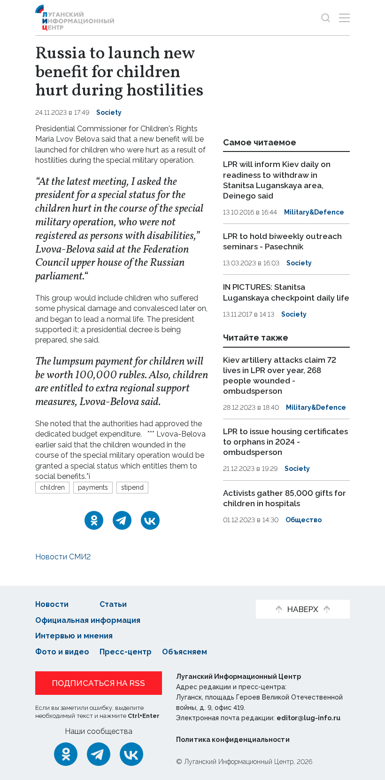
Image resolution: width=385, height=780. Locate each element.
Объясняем (184, 651)
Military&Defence (314, 212)
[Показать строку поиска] (325, 17)
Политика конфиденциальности (233, 739)
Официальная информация (87, 620)
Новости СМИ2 (63, 556)
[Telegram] (122, 520)
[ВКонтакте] (150, 520)
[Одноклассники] (94, 520)
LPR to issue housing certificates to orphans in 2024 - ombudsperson (285, 442)
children (52, 487)
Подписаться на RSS (98, 683)
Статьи (113, 604)
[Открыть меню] (344, 17)
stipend (132, 487)
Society (109, 112)
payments (93, 487)
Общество (303, 520)
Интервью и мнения (74, 635)
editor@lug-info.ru (308, 718)
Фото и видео (62, 651)
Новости (52, 604)
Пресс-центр (126, 651)
